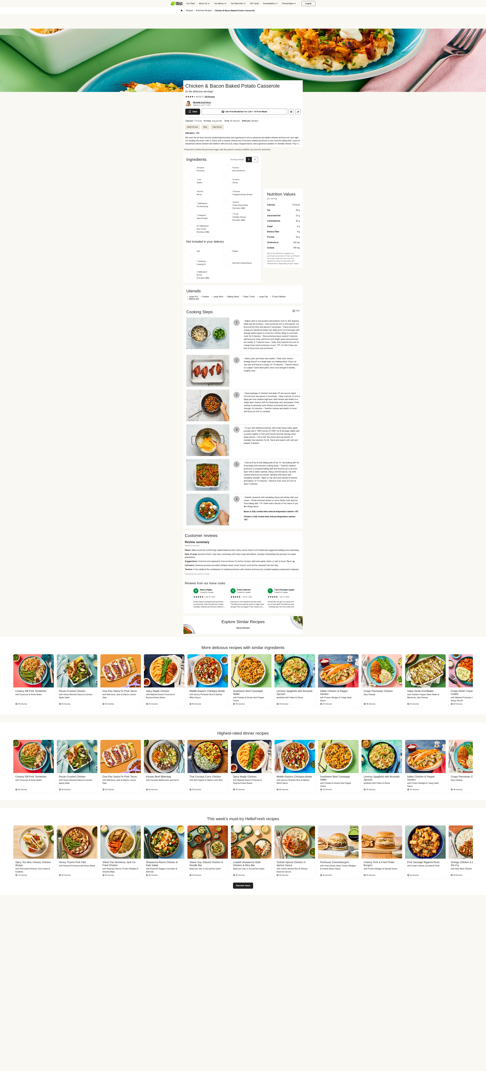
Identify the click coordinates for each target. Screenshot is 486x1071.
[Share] (298, 111)
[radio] (186, 97)
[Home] (181, 10)
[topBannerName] (243, 21)
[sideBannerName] (283, 170)
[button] (222, 159)
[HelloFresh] (176, 3)
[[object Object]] (291, 111)
